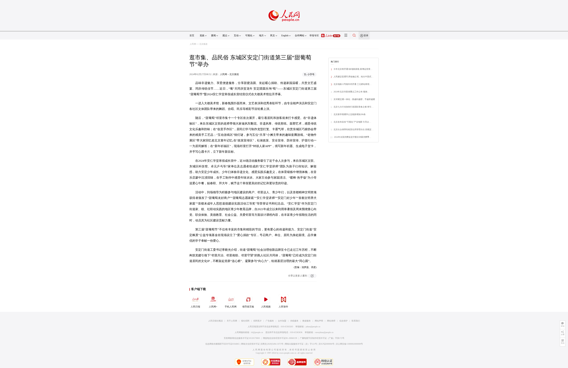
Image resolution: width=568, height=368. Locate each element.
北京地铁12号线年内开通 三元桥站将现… (352, 84)
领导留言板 (248, 306)
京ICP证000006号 (326, 344)
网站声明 (319, 321)
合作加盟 (282, 321)
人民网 (193, 44)
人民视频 (266, 306)
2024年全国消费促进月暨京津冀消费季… (352, 137)
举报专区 (314, 35)
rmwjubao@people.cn (324, 332)
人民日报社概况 (215, 321)
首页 (191, 35)
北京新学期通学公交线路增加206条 (350, 114)
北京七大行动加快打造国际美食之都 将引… (353, 107)
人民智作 (283, 306)
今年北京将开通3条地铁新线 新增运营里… (353, 69)
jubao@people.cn (313, 326)
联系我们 (356, 321)
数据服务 (306, 321)
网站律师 (331, 321)
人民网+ (213, 306)
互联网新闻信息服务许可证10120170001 (242, 338)
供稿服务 (294, 321)
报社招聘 (245, 321)
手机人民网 (231, 306)
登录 (366, 35)
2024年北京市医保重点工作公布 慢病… (351, 92)
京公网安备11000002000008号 (349, 344)
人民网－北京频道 (229, 74)
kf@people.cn (257, 332)
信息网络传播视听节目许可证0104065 (222, 344)
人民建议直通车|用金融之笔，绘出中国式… (353, 77)
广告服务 (270, 321)
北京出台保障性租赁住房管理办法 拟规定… (353, 129)
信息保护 (343, 321)
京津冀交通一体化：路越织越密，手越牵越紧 (354, 99)
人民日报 (195, 306)
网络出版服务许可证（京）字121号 (301, 344)
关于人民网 (232, 321)
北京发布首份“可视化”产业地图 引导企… (352, 122)
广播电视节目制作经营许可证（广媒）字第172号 (322, 338)
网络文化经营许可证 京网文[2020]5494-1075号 (262, 344)
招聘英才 (257, 321)
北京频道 (203, 44)
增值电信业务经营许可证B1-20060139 (280, 338)
